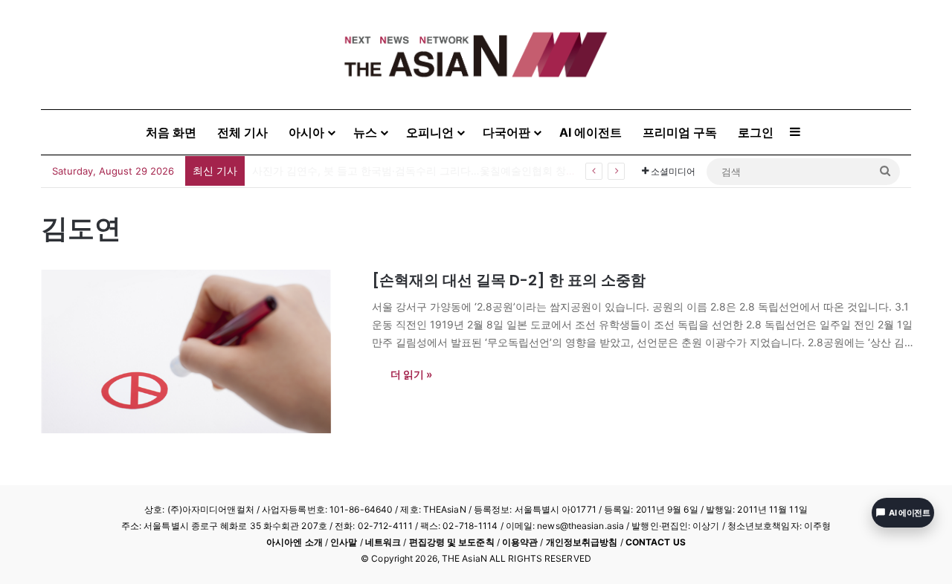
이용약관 (520, 542)
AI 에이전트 (590, 132)
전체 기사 (242, 132)
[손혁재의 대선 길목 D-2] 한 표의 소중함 (509, 280)
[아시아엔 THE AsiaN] (476, 55)
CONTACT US (655, 542)
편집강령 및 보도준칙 (452, 542)
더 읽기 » (411, 374)
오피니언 (430, 132)
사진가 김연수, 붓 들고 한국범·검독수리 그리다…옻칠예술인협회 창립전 (419, 170)
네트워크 (383, 542)
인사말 (343, 542)
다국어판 (506, 132)
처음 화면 (171, 132)
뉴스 (365, 132)
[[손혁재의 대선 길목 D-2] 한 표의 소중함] (197, 351)
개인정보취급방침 (582, 542)
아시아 (306, 132)
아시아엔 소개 (294, 542)
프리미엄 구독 (680, 132)
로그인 (756, 132)
